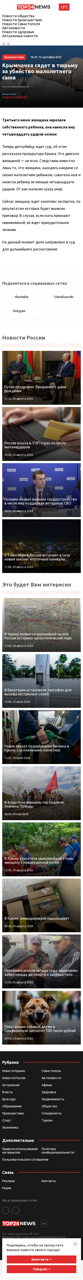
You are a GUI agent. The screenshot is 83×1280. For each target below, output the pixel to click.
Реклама (8, 1181)
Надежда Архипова (14, 97)
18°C (64, 7)
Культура (8, 1099)
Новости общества (18, 16)
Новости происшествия (22, 20)
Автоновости (13, 28)
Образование (12, 1106)
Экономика (10, 1127)
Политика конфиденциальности (58, 1150)
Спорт (6, 1120)
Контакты (49, 1181)
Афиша (47, 1085)
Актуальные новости (20, 36)
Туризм (47, 1120)
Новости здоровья (18, 32)
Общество (49, 1106)
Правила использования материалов (20, 1150)
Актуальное (11, 1085)
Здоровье (49, 1092)
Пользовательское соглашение (25, 1159)
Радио (6, 1188)
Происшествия (13, 1113)
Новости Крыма (13, 1071)
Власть (7, 1092)
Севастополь (51, 1071)
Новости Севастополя (21, 24)
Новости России (13, 1078)
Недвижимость (53, 1099)
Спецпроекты (52, 1113)
